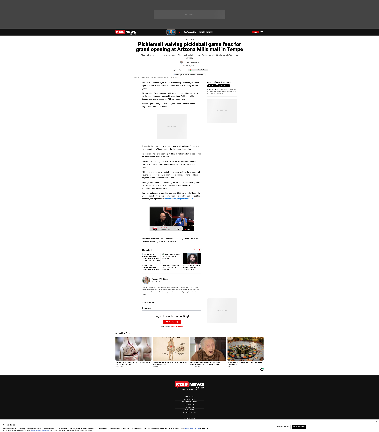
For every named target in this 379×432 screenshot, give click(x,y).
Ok (377, 422)
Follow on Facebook (189, 402)
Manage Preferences (283, 426)
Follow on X (189, 404)
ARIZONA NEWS (189, 39)
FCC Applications (189, 412)
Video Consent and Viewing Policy (40, 430)
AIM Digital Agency (189, 418)
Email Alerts (189, 407)
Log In (255, 32)
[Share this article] (180, 70)
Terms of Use (188, 428)
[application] (172, 218)
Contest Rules (189, 399)
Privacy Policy (196, 428)
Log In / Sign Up (171, 322)
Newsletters (224, 86)
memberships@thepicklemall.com (178, 199)
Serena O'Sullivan (160, 279)
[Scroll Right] (199, 250)
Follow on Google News (199, 70)
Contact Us (189, 396)
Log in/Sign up (211, 89)
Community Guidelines (176, 326)
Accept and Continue (299, 426)
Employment (189, 410)
